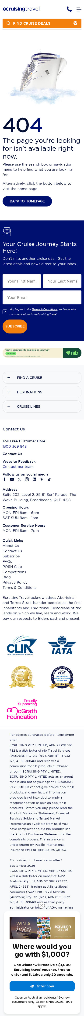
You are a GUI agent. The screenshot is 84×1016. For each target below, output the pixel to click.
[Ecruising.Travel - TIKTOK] (49, 479)
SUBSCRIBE (14, 326)
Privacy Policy (15, 582)
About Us (11, 545)
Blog (7, 577)
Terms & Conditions (19, 587)
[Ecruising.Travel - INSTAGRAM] (27, 479)
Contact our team (18, 466)
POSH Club (12, 566)
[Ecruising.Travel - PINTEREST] (42, 479)
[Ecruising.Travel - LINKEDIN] (34, 479)
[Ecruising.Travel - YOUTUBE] (12, 479)
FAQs (7, 561)
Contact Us (12, 551)
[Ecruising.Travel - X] (19, 479)
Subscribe (11, 556)
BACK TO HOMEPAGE (27, 201)
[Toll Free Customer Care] (69, 9)
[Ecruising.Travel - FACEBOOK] (4, 479)
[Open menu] (79, 9)
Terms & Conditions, (45, 309)
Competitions (14, 572)
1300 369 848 (15, 446)
